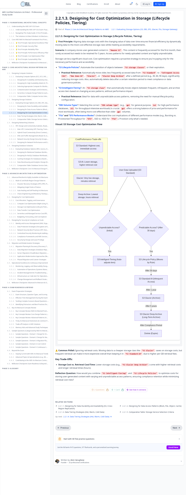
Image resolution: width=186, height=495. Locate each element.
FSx (61, 115)
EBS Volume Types (68, 105)
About (117, 4)
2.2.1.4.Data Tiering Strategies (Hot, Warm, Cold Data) (86, 416)
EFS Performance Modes (82, 115)
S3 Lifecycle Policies (69, 67)
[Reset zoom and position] (172, 134)
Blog (79, 4)
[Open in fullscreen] (177, 134)
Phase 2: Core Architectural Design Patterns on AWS (87, 29)
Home (68, 4)
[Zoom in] (163, 134)
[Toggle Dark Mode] (137, 4)
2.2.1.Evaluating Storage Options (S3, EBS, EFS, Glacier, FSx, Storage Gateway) (144, 29)
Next (175, 427)
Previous (64, 427)
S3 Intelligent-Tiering (69, 87)
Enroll (106, 4)
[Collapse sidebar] (46, 13)
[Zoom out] (168, 134)
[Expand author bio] (181, 461)
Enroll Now (173, 447)
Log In (147, 4)
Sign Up (161, 4)
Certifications (92, 4)
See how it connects (137, 390)
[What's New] (131, 4)
